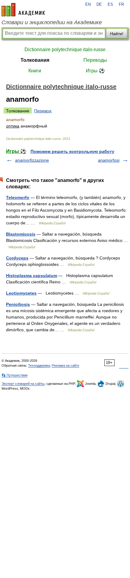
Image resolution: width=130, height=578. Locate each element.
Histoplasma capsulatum (31, 275)
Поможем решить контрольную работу (72, 151)
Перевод (42, 110)
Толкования (35, 60)
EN (88, 4)
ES (110, 4)
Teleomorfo (17, 197)
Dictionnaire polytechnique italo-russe (65, 49)
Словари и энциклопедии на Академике (52, 22)
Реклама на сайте (65, 365)
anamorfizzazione (32, 160)
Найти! (116, 33)
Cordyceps (17, 258)
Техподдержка (39, 365)
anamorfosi (108, 160)
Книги (34, 70)
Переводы (95, 60)
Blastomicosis (20, 234)
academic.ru (23, 9)
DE (99, 4)
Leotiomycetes (21, 293)
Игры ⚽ (95, 70)
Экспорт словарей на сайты (23, 383)
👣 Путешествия (15, 375)
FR (121, 4)
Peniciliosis (18, 304)
